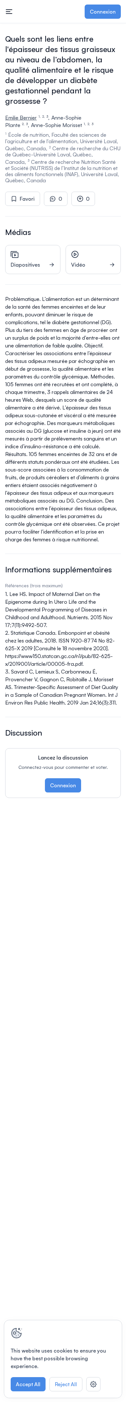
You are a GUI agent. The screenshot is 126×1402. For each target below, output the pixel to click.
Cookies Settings (93, 1384)
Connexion (103, 11)
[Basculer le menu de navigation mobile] (9, 12)
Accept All (28, 1384)
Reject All (66, 1384)
